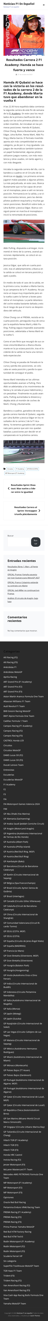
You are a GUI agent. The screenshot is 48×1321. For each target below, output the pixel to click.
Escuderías (8, 774)
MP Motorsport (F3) (12, 1192)
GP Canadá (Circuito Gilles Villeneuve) (21, 901)
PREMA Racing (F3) (12, 1222)
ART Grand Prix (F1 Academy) (17, 681)
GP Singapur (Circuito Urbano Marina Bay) (24, 1126)
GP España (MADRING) (14, 946)
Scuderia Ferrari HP (12, 1256)
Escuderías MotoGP (13, 779)
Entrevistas (8, 769)
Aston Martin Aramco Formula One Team (23, 696)
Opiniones (8, 1197)
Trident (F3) (8, 1275)
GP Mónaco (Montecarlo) (15, 1065)
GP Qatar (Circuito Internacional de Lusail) (24, 1105)
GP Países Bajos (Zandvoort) (17, 1075)
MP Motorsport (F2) (12, 1187)
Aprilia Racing (10, 677)
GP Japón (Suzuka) (12, 1018)
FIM (5, 809)
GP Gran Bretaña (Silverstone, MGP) (20, 955)
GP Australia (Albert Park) (15, 841)
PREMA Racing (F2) (12, 1217)
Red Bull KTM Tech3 (13, 1236)
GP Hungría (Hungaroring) (16, 970)
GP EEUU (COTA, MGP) (14, 931)
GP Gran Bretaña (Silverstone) (18, 960)
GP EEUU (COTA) (32, 469)
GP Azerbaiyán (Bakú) (13, 861)
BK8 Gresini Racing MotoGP (17, 711)
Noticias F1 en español (18, 4)
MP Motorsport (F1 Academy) (14, 473)
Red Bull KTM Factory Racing (17, 1231)
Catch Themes (35, 1316)
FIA (4, 799)
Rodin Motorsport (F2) (14, 1246)
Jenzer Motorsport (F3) (14, 1164)
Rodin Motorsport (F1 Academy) (18, 1241)
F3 (4, 794)
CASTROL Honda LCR (13, 740)
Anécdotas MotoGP (12, 672)
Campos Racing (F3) (13, 735)
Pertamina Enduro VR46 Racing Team (21, 1207)
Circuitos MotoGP (12, 750)
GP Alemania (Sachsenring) (16, 818)
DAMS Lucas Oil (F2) (13, 755)
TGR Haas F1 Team (12, 1270)
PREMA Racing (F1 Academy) (17, 1212)
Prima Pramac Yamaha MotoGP (18, 1226)
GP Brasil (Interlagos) (13, 896)
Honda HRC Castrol (12, 1154)
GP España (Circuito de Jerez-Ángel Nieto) (23, 941)
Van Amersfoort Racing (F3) (16, 1290)
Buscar (11, 535)
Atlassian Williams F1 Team (16, 701)
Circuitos (10, 469)
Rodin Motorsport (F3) (14, 1251)
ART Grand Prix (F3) (12, 691)
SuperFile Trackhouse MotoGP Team (21, 1265)
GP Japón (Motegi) (12, 1013)
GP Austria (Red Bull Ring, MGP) (18, 851)
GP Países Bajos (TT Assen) (16, 1070)
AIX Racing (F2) (10, 657)
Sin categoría (9, 1261)
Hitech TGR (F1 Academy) (15, 1140)
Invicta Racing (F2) (12, 1159)
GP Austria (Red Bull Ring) (16, 856)
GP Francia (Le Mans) (13, 950)
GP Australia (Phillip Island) (16, 846)
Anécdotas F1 (10, 667)
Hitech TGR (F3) (10, 1150)
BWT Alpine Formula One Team (18, 716)
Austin (19, 176)
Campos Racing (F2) (13, 730)
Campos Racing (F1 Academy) (17, 725)
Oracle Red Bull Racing (14, 1202)
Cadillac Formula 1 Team (15, 721)
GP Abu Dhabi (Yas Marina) (16, 813)
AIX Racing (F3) (10, 662)
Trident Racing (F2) (12, 1280)
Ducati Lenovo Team (13, 765)
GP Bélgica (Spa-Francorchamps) (19, 883)
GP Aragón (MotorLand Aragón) (18, 828)
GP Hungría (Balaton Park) (16, 965)
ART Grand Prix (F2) (12, 686)
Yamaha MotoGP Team (14, 1303)
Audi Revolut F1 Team (14, 706)
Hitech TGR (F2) (10, 1145)
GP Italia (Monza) (11, 1008)
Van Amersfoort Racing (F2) (16, 1285)
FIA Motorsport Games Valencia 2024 (21, 804)
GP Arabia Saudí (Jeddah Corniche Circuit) (23, 823)
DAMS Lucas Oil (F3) (13, 760)
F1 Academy (15, 113)
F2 (4, 789)
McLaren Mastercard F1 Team (17, 1169)
